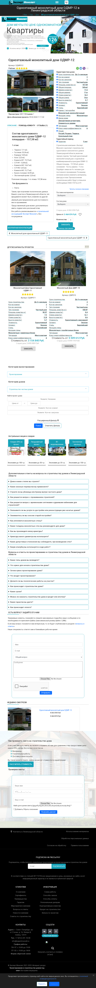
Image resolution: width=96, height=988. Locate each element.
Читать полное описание (79, 189)
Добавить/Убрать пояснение (26, 809)
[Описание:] (57, 74)
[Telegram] (80, 68)
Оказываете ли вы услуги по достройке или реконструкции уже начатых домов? (45, 510)
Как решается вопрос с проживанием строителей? (32, 497)
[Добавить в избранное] (80, 214)
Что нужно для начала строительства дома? (29, 565)
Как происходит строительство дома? (26, 586)
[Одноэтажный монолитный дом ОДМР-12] (19, 719)
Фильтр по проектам (50, 913)
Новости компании (20, 913)
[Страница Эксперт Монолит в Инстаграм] (56, 931)
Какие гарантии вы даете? (21, 602)
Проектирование (15, 374)
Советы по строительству (20, 916)
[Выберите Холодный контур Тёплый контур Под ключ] (73, 204)
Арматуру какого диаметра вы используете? (29, 536)
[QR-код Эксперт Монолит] (50, 945)
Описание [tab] (12, 125)
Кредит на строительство (50, 909)
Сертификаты (20, 895)
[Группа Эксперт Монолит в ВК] (44, 931)
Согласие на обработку (56, 845)
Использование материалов (77, 831)
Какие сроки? (16, 592)
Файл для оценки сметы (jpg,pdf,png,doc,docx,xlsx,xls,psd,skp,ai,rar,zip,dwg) (42, 806)
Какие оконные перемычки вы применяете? (29, 487)
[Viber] (84, 68)
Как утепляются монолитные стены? (26, 521)
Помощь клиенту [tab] (27, 125)
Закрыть (54, 984)
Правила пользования (80, 845)
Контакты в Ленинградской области (28, 832)
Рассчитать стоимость (21, 764)
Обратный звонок (50, 936)
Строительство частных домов (21, 389)
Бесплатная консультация (20, 228)
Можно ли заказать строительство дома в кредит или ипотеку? (38, 597)
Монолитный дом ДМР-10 (68, 288)
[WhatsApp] (77, 68)
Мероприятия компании (20, 906)
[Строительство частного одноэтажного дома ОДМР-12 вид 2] (30, 104)
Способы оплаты (50, 899)
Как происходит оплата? (21, 607)
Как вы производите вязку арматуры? (26, 531)
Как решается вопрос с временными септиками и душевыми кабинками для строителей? (42, 503)
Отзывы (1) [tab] (42, 125)
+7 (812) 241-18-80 (22, 938)
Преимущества (21, 899)
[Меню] (57, 2)
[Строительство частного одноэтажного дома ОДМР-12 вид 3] (46, 104)
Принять (42, 984)
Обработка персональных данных (75, 838)
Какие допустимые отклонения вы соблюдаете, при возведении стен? (41, 542)
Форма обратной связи (21, 954)
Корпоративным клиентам (50, 906)
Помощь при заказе (65, 228)
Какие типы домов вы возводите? (24, 560)
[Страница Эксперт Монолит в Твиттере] (50, 931)
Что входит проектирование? (23, 576)
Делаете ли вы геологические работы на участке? (32, 581)
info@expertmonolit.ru (20, 941)
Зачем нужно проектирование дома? (26, 571)
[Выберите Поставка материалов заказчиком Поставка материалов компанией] (73, 196)
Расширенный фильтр (47, 420)
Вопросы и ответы (20, 909)
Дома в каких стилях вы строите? (25, 481)
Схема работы (50, 892)
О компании (20, 892)
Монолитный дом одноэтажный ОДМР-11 (29, 233)
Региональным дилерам (50, 902)
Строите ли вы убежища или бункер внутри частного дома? (36, 492)
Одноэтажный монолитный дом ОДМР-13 (67, 238)
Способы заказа (50, 895)
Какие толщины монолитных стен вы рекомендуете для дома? (37, 526)
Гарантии (20, 902)
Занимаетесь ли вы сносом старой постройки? (31, 515)
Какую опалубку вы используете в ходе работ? (30, 547)
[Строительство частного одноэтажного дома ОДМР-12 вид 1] (14, 104)
